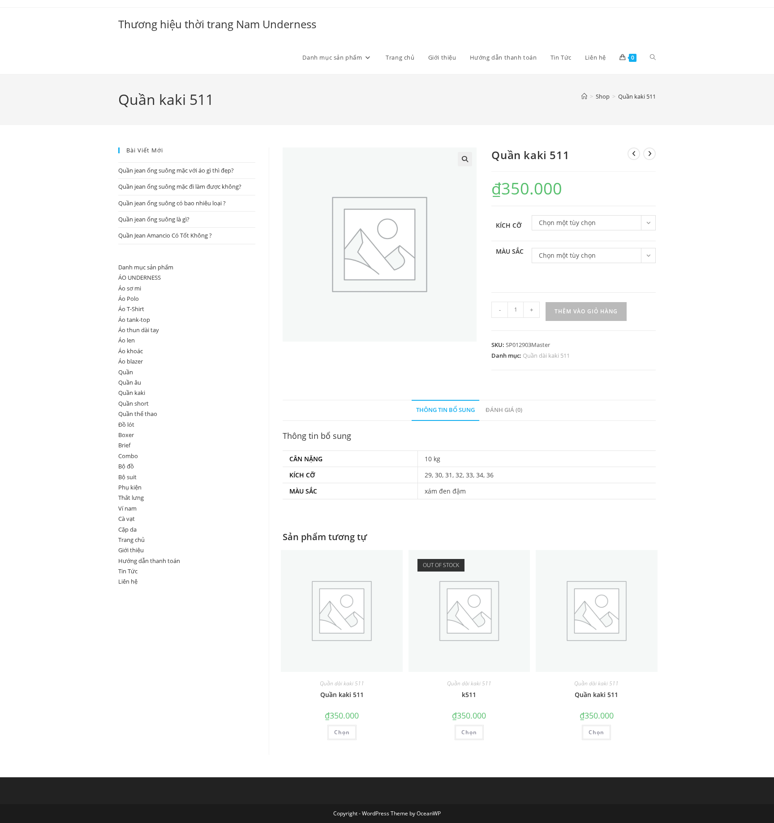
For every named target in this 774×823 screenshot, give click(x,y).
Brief (124, 445)
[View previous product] (634, 153)
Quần (125, 372)
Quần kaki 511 (637, 96)
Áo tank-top (134, 320)
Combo (128, 456)
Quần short (133, 403)
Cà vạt (126, 519)
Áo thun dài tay (138, 330)
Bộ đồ (126, 466)
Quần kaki (131, 393)
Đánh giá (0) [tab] (504, 410)
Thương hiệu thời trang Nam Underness (217, 24)
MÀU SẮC (510, 251)
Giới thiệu (131, 550)
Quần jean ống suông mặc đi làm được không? (179, 186)
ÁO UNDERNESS (139, 277)
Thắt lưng (131, 498)
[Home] (584, 96)
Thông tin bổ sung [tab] (445, 410)
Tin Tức (128, 571)
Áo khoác (130, 351)
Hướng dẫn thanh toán (149, 561)
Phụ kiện (130, 487)
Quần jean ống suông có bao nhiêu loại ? (172, 203)
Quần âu (129, 382)
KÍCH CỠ (508, 225)
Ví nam (127, 508)
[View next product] (649, 153)
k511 (469, 694)
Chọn (342, 732)
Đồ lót (126, 424)
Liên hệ (128, 581)
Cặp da (127, 529)
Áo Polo (128, 299)
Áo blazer (130, 361)
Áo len (126, 340)
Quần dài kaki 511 (546, 355)
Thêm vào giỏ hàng (586, 311)
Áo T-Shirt (131, 309)
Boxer (126, 435)
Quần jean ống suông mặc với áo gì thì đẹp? (176, 170)
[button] (465, 159)
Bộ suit (127, 477)
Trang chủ (131, 540)
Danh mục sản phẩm (145, 267)
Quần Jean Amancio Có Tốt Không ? (165, 235)
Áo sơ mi (129, 288)
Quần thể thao (137, 414)
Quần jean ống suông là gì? (153, 219)
